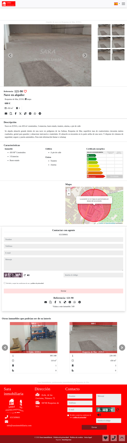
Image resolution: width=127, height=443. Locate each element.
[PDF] (11, 113)
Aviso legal (88, 437)
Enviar (63, 291)
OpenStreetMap (110, 223)
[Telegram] (40, 113)
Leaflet (101, 223)
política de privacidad (37, 283)
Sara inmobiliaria (46, 437)
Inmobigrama (66, 440)
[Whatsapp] (35, 113)
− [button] (69, 193)
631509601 (63, 235)
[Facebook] (16, 113)
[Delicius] (25, 113)
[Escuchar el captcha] (28, 275)
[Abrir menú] (123, 4)
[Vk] (30, 113)
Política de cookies (76, 437)
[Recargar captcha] (25, 275)
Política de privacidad (61, 437)
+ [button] (69, 190)
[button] (5, 347)
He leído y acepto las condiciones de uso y (25, 283)
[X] (20, 113)
